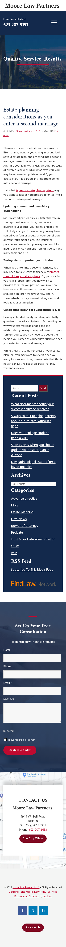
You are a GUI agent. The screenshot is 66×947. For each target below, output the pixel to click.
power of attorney (24, 526)
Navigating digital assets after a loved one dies (33, 464)
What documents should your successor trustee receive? (32, 407)
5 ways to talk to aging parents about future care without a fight (33, 421)
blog (14, 505)
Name (7, 650)
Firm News (19, 519)
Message (8, 698)
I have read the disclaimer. (22, 740)
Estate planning (22, 512)
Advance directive (24, 498)
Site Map (25, 892)
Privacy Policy (39, 892)
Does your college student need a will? (30, 436)
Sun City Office (33, 838)
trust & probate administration (33, 539)
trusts (15, 546)
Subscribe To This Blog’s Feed (32, 569)
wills (14, 553)
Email (7, 683)
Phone (7, 666)
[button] (54, 22)
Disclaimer (8, 731)
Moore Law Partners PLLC (28, 131)
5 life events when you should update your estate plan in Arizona (32, 450)
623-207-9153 (15, 25)
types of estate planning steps (35, 190)
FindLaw (47, 896)
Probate (17, 532)
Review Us (33, 927)
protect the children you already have (31, 274)
